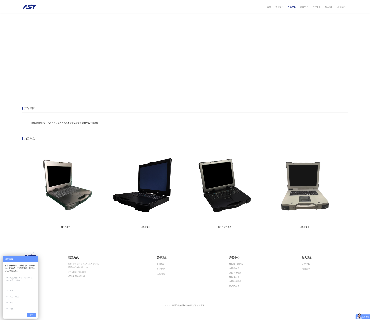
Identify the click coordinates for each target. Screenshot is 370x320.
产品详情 (29, 108)
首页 (269, 7)
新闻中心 (304, 7)
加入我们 (329, 7)
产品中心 (292, 7)
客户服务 (317, 7)
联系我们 (341, 7)
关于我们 (279, 7)
